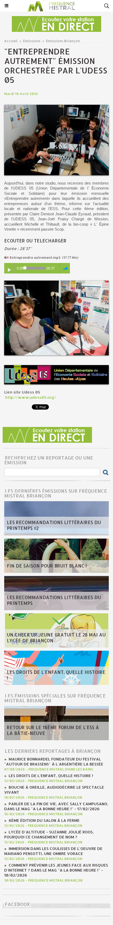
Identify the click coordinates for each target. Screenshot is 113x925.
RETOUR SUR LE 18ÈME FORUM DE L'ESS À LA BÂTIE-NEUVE (53, 730)
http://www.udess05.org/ (30, 397)
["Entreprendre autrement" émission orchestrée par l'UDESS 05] (56, 107)
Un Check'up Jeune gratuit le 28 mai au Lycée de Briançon (56, 637)
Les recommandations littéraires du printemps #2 (54, 525)
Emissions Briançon (63, 41)
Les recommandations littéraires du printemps (54, 600)
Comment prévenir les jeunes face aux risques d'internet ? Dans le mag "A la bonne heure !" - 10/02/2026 (56, 870)
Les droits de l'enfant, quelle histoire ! (56, 675)
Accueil (11, 41)
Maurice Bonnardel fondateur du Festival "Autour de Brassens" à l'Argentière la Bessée (53, 762)
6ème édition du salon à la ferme (44, 820)
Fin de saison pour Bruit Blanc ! (47, 566)
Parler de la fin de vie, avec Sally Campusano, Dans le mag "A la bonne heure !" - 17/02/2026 (56, 806)
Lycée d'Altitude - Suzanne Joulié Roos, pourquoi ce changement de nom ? (49, 834)
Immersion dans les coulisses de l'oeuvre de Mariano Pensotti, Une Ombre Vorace (53, 851)
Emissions (31, 41)
